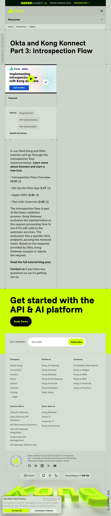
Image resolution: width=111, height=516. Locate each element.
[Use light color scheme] (50, 475)
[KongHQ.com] (15, 11)
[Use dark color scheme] (56, 475)
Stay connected (18, 342)
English (28, 475)
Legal (13, 396)
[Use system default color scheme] (43, 475)
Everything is (77, 475)
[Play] (31, 78)
